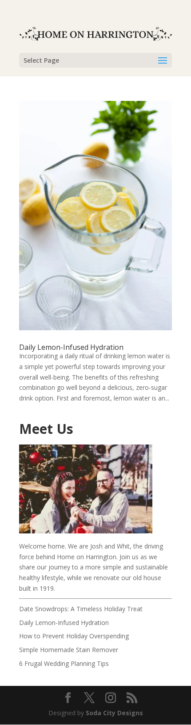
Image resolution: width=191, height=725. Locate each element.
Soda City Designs (114, 713)
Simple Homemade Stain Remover (68, 649)
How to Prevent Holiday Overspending (74, 636)
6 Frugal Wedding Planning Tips (64, 663)
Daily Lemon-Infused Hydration (71, 347)
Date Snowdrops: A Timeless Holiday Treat (81, 609)
